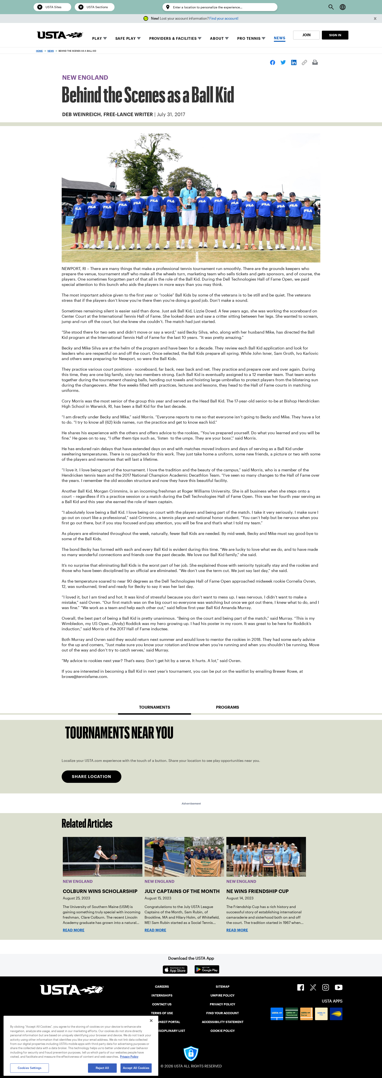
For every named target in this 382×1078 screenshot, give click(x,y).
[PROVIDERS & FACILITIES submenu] (200, 38)
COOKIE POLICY (222, 1031)
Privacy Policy (129, 1057)
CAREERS (162, 986)
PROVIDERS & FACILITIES (173, 38)
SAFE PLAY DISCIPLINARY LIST (162, 1031)
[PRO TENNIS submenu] (263, 38)
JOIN (306, 35)
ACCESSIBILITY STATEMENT (222, 1022)
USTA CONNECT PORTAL (162, 1022)
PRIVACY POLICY (222, 1004)
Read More (73, 930)
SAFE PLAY (125, 38)
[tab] (154, 709)
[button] (375, 18)
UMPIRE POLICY (222, 995)
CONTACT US (162, 1004)
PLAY (97, 38)
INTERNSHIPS (161, 995)
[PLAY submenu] (105, 38)
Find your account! (223, 18)
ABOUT (217, 38)
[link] (272, 62)
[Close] (151, 1020)
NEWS (279, 38)
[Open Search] (331, 7)
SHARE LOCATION (91, 776)
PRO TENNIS (248, 38)
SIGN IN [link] (335, 35)
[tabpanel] (191, 756)
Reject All (102, 1068)
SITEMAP (222, 986)
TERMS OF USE (162, 1013)
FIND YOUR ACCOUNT (222, 1013)
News (51, 51)
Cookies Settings (29, 1068)
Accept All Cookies (136, 1068)
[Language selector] (342, 7)
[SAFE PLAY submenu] (139, 38)
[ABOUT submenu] (227, 38)
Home (39, 51)
